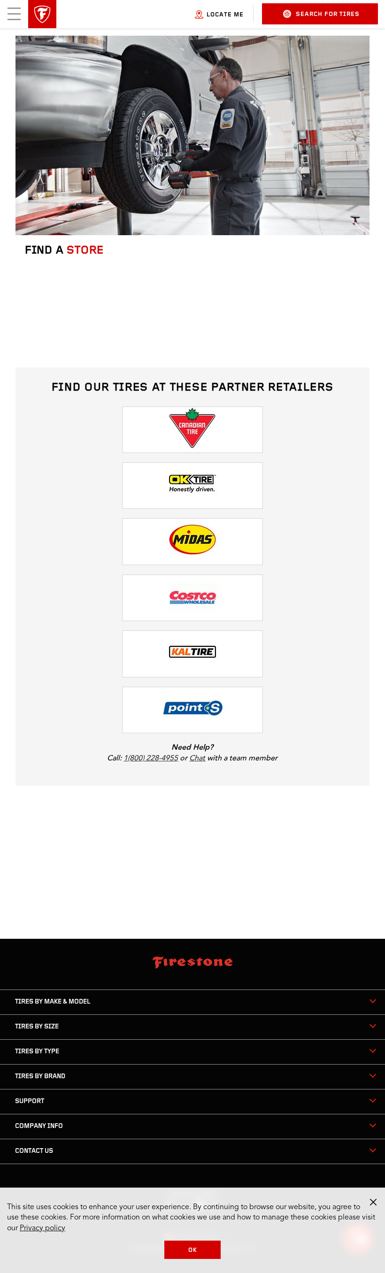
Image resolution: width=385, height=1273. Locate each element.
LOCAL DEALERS (158, 795)
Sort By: (231, 828)
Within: (168, 828)
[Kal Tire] (192, 653)
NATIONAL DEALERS (227, 795)
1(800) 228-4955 (150, 758)
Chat (197, 758)
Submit (43, 323)
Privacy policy (42, 1228)
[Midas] (192, 541)
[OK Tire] (192, 485)
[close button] (373, 1202)
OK (192, 1250)
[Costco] (192, 598)
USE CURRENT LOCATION (74, 347)
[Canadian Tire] (192, 429)
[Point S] (192, 710)
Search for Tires (328, 14)
